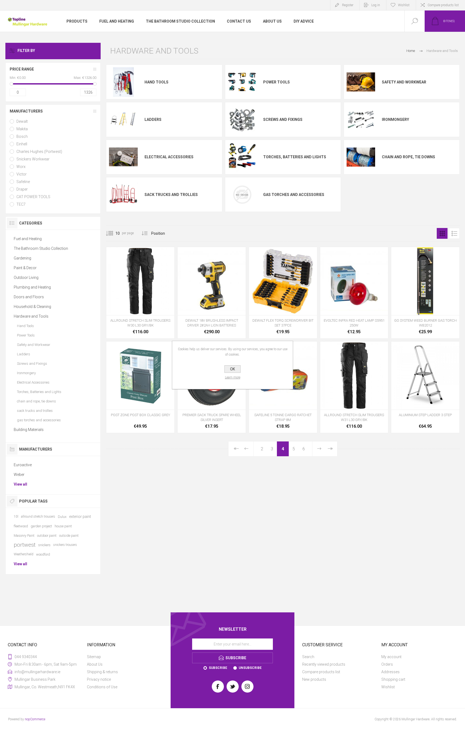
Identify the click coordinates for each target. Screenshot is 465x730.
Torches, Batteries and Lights (294, 157)
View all (20, 484)
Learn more (232, 377)
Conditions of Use (102, 687)
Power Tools (276, 82)
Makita (22, 129)
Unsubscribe (250, 668)
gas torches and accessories (293, 194)
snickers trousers (65, 545)
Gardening (22, 258)
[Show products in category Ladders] (123, 119)
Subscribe (218, 668)
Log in (375, 5)
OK (232, 369)
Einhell (21, 144)
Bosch (22, 136)
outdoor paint (47, 536)
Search (308, 657)
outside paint (69, 536)
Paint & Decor (25, 268)
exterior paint (80, 516)
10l (16, 516)
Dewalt (22, 121)
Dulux (62, 517)
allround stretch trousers (38, 516)
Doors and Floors (29, 297)
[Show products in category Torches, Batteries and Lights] (242, 157)
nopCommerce (35, 719)
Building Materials (29, 429)
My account (391, 657)
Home (410, 51)
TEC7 (21, 204)
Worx (21, 166)
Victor (21, 174)
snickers (44, 545)
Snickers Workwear (33, 159)
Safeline (23, 182)
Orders (387, 664)
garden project (41, 526)
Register (347, 5)
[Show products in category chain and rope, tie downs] (361, 157)
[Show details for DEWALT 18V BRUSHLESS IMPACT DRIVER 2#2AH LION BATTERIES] (212, 292)
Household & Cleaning (32, 306)
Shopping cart (393, 679)
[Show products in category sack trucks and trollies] (123, 194)
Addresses (390, 672)
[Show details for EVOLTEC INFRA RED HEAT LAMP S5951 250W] (354, 292)
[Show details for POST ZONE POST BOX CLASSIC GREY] (140, 387)
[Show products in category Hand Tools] (123, 82)
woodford (43, 554)
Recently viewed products (323, 664)
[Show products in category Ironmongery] (361, 119)
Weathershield (23, 554)
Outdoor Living (26, 277)
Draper (22, 189)
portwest (25, 545)
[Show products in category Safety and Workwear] (361, 82)
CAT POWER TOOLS (33, 197)
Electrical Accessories (169, 157)
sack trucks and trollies (171, 194)
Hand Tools (156, 82)
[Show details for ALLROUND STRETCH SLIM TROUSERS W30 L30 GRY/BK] (140, 292)
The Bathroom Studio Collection (41, 248)
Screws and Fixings (282, 119)
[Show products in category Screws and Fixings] (242, 119)
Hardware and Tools (31, 316)
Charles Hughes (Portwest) (39, 151)
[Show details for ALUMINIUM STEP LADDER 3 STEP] (425, 387)
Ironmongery (395, 119)
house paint (63, 526)
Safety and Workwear (404, 82)
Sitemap (94, 657)
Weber (19, 474)
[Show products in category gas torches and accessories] (242, 194)
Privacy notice (99, 679)
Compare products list (443, 5)
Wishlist (388, 687)
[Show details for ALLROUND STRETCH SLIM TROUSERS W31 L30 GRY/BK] (354, 387)
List (454, 233)
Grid (442, 233)
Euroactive (23, 465)
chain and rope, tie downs (408, 157)
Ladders (153, 119)
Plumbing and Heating (32, 287)
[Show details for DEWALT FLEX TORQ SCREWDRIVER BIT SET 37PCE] (283, 292)
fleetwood (21, 526)
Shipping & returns (102, 672)
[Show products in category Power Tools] (242, 82)
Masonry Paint (24, 536)
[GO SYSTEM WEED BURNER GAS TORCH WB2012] (425, 292)
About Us (95, 664)
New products (314, 679)
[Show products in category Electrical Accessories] (123, 157)
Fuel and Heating (28, 239)
